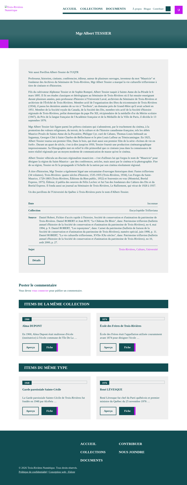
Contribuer (158, 8)
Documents (116, 8)
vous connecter (40, 290)
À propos (137, 8)
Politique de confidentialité (33, 471)
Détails (36, 260)
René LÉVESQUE (111, 389)
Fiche (49, 347)
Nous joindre (132, 452)
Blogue (147, 8)
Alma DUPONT (32, 326)
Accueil (70, 8)
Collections (91, 8)
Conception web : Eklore (62, 471)
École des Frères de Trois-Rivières (120, 326)
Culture (140, 249)
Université (152, 249)
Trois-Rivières (127, 249)
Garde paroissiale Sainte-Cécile (41, 389)
